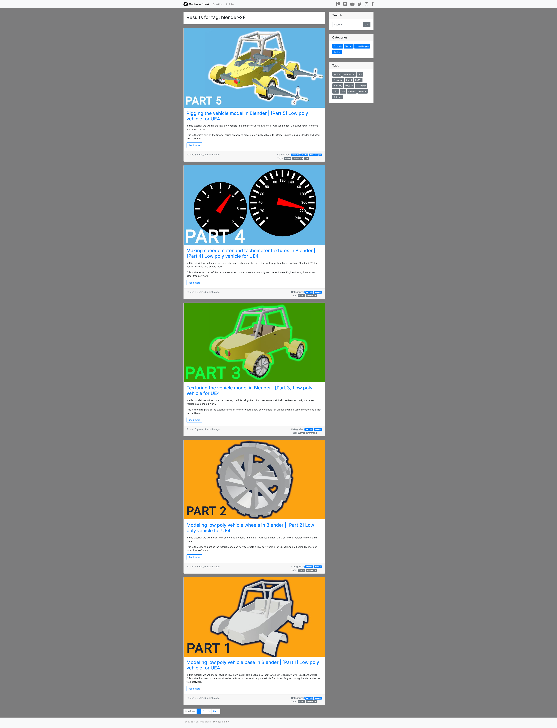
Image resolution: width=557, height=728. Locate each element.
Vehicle (288, 158)
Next (215, 711)
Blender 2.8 (298, 158)
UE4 (306, 158)
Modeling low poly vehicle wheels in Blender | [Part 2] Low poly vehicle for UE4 (250, 527)
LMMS (358, 80)
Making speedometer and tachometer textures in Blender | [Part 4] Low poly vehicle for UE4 (251, 253)
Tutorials (295, 155)
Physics (349, 85)
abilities (351, 91)
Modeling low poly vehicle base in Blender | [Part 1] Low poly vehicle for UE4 (253, 665)
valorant (362, 91)
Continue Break (198, 4)
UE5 (336, 91)
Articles (230, 4)
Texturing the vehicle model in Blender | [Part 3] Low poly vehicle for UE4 (249, 390)
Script (349, 80)
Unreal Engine (315, 155)
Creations (218, 4)
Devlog (337, 52)
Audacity (338, 85)
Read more (194, 145)
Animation (338, 80)
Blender (304, 155)
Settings (337, 97)
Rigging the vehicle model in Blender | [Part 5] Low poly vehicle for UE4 (247, 116)
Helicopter (361, 85)
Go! (367, 24)
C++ (343, 91)
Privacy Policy (221, 721)
